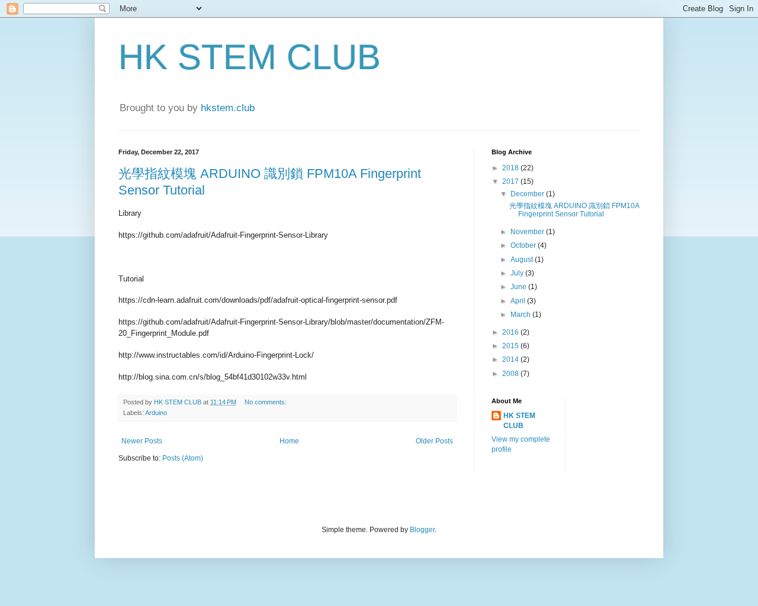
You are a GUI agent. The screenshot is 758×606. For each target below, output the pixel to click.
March (521, 314)
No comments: (266, 402)
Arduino (156, 412)
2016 (511, 332)
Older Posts (434, 441)
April (518, 301)
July (517, 273)
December (528, 194)
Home (289, 441)
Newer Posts (141, 441)
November (528, 232)
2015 (511, 346)
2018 (511, 168)
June (519, 287)
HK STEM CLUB (249, 57)
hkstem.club (228, 108)
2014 (511, 359)
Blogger (422, 530)
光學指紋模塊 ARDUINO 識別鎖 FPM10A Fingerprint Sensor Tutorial (574, 210)
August (522, 259)
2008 (511, 374)
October (524, 245)
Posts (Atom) (182, 458)
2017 (511, 181)
